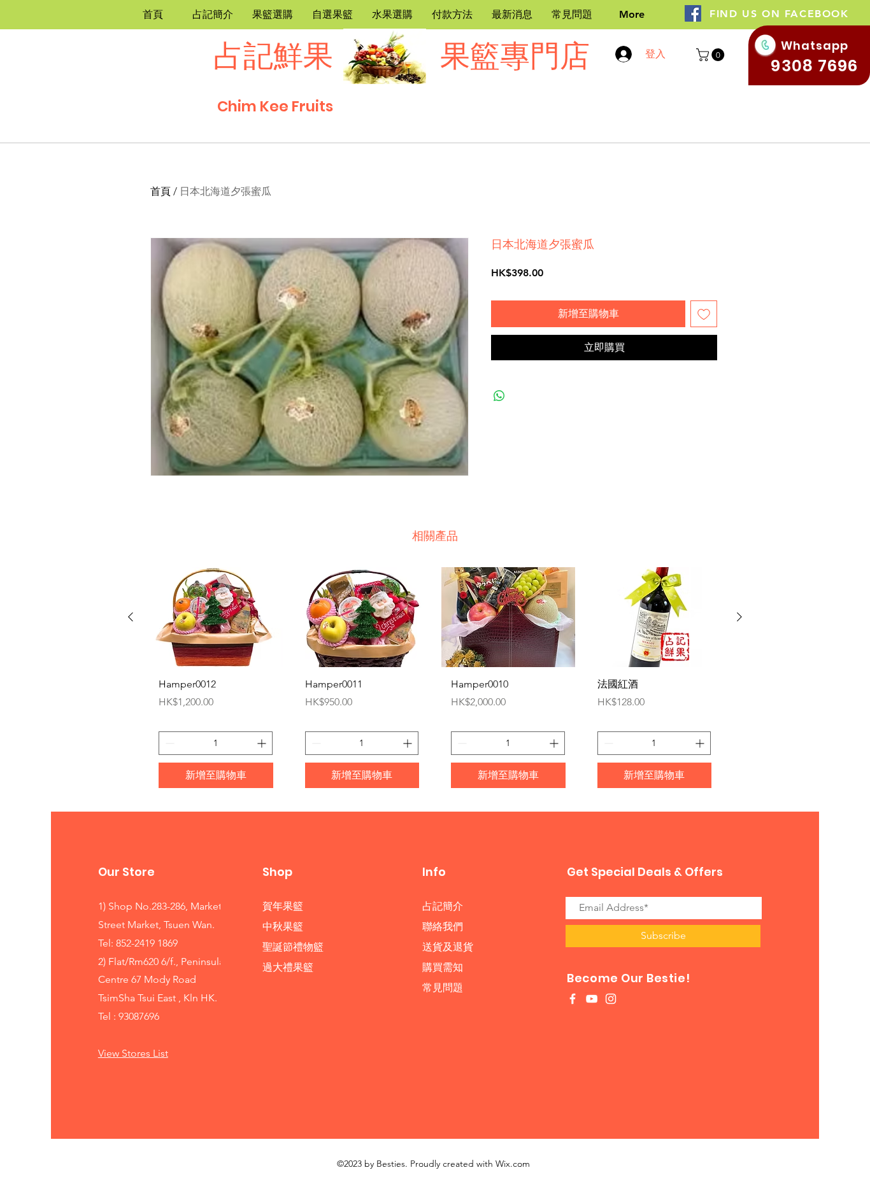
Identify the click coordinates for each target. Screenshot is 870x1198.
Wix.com (513, 1163)
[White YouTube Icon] (592, 999)
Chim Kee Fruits (275, 106)
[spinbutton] (215, 743)
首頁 (160, 191)
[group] (435, 682)
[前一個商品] (130, 616)
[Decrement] (168, 743)
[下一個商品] (739, 616)
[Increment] (263, 743)
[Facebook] (693, 13)
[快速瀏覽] (216, 617)
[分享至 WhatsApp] (499, 396)
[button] (711, 54)
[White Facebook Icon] (573, 999)
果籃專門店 (512, 55)
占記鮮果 (273, 55)
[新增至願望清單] (703, 313)
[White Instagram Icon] (611, 999)
